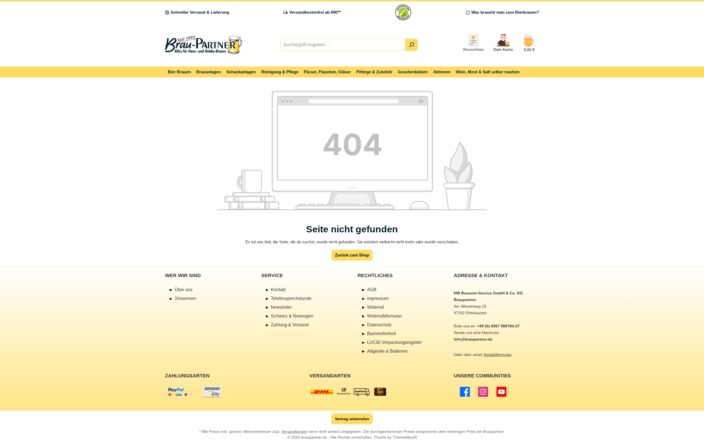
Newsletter (281, 307)
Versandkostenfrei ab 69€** (315, 12)
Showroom (185, 298)
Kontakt (278, 289)
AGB (371, 289)
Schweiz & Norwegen (292, 316)
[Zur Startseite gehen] (203, 44)
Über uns (184, 289)
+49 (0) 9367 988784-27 (498, 326)
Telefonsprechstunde (291, 298)
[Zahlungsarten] (196, 392)
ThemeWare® (405, 437)
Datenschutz (379, 324)
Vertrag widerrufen (352, 419)
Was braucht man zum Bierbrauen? (505, 12)
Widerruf (375, 307)
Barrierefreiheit (381, 333)
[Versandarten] (349, 392)
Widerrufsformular (384, 316)
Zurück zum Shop (352, 255)
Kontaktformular (497, 354)
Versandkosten (294, 431)
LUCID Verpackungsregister (394, 342)
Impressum (378, 298)
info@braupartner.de (473, 339)
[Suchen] (411, 45)
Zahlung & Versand (290, 324)
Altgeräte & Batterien (387, 351)
